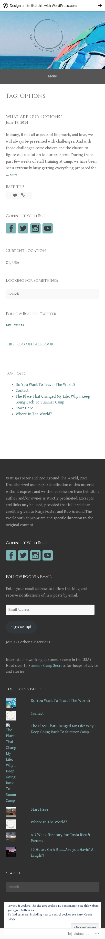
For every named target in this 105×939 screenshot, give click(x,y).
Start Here (24, 408)
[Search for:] (52, 294)
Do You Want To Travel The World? (45, 384)
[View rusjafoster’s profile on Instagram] (35, 555)
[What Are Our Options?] (23, 195)
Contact (22, 390)
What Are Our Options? (34, 117)
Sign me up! (21, 627)
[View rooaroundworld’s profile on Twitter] (23, 228)
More (13, 175)
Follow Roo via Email (29, 576)
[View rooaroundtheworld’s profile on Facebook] (11, 228)
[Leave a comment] (16, 195)
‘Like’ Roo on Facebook (29, 344)
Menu (52, 76)
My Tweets (15, 325)
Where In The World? (34, 414)
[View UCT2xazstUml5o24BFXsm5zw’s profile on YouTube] (47, 228)
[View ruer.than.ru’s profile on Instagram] (35, 228)
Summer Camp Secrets (47, 665)
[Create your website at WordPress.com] (52, 5)
